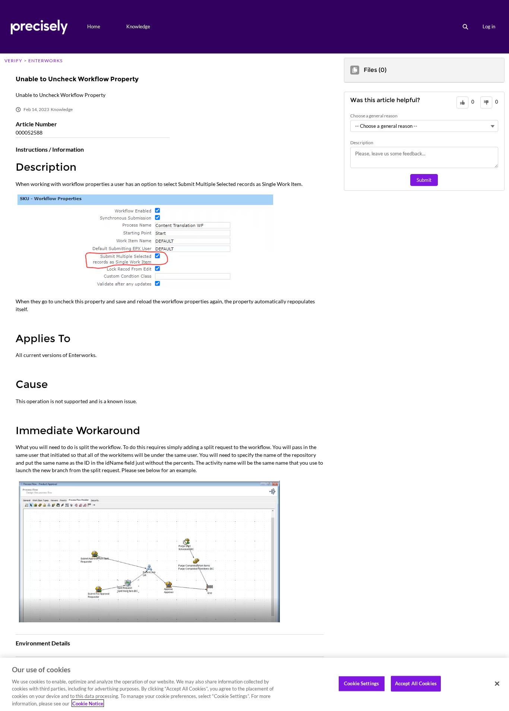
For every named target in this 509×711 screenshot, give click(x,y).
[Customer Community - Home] (38, 26)
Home (93, 26)
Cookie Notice (87, 703)
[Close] (497, 684)
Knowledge (138, 26)
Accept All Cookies (416, 683)
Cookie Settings (361, 683)
